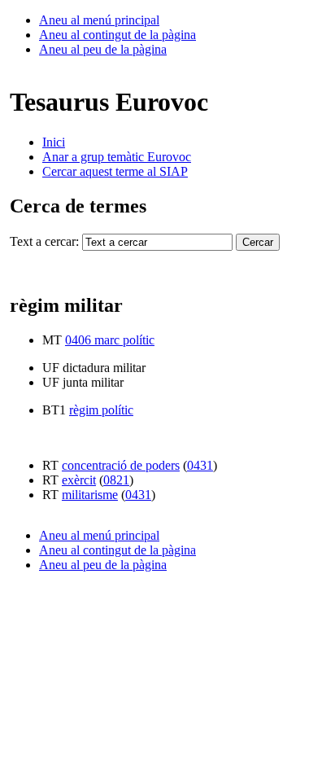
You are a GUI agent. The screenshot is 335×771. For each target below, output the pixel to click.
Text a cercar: (44, 241)
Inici (53, 142)
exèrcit (79, 480)
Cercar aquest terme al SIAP (115, 171)
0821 (116, 480)
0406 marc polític (109, 340)
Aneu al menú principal (99, 20)
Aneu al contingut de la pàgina (117, 35)
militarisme (90, 495)
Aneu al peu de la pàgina (103, 49)
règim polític (101, 410)
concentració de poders (121, 465)
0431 (200, 465)
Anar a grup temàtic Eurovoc (116, 157)
